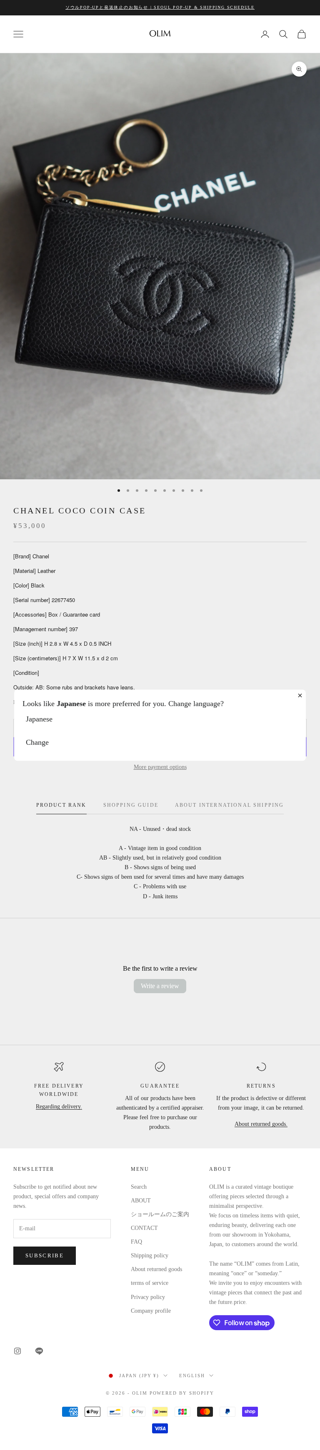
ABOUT (141, 1200)
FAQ (136, 1242)
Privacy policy (148, 1297)
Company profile (151, 1311)
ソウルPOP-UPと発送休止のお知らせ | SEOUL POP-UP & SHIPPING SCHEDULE (160, 7)
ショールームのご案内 (160, 1214)
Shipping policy (149, 1255)
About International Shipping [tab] (229, 805)
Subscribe (44, 1255)
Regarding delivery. (59, 1106)
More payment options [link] (160, 767)
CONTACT (144, 1228)
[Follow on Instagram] (17, 1351)
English (192, 1375)
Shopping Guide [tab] (130, 805)
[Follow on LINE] (39, 1351)
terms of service (149, 1283)
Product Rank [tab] (61, 805)
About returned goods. (261, 1124)
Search (139, 1187)
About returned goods (156, 1269)
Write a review (160, 985)
